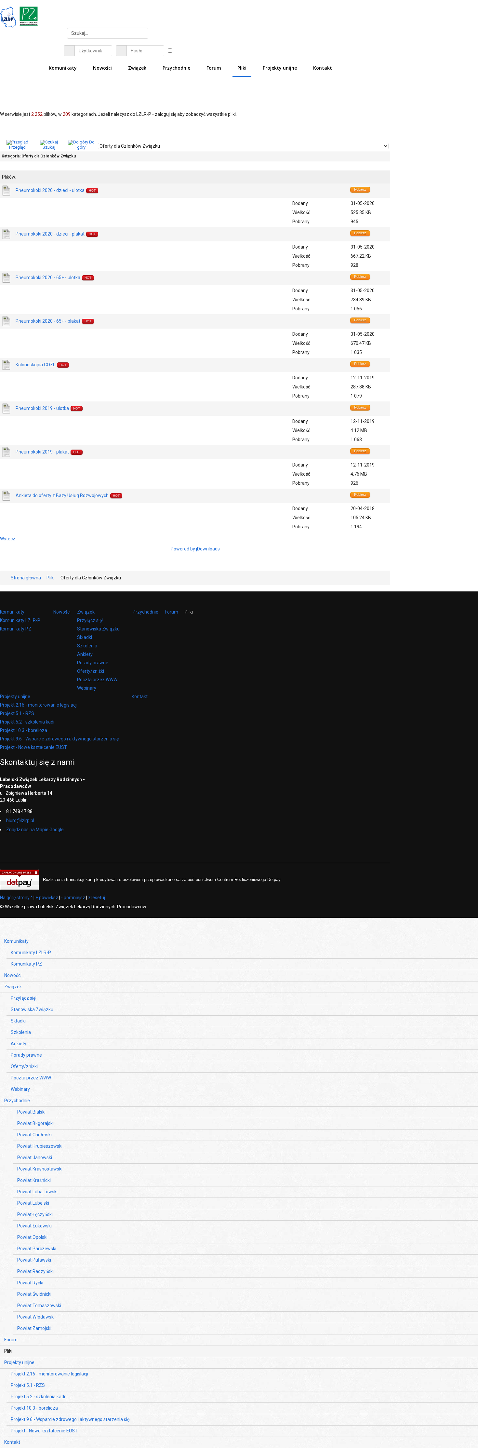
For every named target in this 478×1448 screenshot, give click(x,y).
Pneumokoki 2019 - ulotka (42, 408)
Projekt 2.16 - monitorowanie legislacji (38, 705)
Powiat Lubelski (33, 1203)
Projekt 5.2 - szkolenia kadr (27, 721)
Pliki (189, 612)
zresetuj (96, 897)
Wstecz (7, 538)
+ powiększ (46, 897)
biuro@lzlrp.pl (20, 820)
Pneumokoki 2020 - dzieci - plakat (50, 234)
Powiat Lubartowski (37, 1191)
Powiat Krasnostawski (39, 1168)
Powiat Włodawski (36, 1316)
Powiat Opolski (32, 1237)
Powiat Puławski (34, 1260)
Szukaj (49, 147)
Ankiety (85, 654)
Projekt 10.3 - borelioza (23, 730)
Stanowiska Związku (98, 628)
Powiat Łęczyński (35, 1214)
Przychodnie (145, 612)
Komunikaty (12, 612)
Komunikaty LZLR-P (20, 620)
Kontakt (140, 696)
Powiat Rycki (30, 1282)
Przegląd (17, 147)
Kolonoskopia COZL (35, 364)
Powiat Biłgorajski (35, 1123)
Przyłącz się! (90, 620)
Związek (86, 612)
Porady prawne (92, 662)
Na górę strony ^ (16, 897)
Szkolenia (87, 645)
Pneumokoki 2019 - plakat (42, 451)
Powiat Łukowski (34, 1225)
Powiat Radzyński (35, 1271)
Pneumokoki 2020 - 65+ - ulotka (48, 277)
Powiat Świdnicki (34, 1294)
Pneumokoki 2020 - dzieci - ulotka (50, 190)
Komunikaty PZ (15, 628)
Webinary (86, 688)
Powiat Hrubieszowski (39, 1146)
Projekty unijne (15, 696)
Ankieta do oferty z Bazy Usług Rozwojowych (62, 495)
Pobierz (360, 189)
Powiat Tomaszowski (39, 1305)
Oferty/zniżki (90, 671)
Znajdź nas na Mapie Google (35, 829)
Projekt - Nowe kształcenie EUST (33, 747)
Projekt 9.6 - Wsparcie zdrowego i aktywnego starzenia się (59, 738)
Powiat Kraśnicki (34, 1180)
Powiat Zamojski (34, 1328)
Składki (84, 637)
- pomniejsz (73, 897)
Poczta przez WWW (97, 679)
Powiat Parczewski (36, 1248)
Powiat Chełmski (34, 1134)
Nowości (62, 612)
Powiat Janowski (34, 1157)
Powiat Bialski (31, 1112)
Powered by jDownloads (195, 548)
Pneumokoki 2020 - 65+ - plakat (48, 321)
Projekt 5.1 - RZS (17, 713)
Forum (171, 612)
